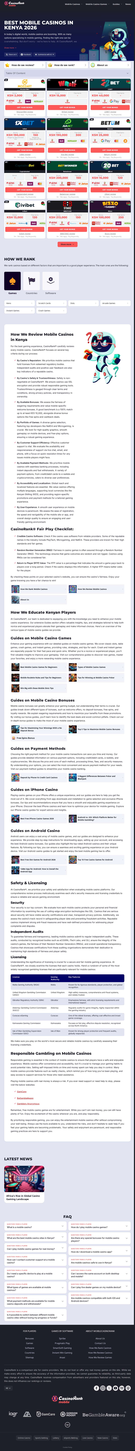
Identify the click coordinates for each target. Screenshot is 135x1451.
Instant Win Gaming (62, 1359)
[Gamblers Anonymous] (26, 1420)
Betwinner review (67, 194)
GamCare (21, 1091)
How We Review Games (99, 1364)
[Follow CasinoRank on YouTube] (114, 1394)
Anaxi (61, 1364)
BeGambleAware (25, 1098)
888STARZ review (67, 233)
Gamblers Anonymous (28, 1103)
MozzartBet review (25, 112)
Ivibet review (24, 233)
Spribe (62, 1345)
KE (7, 1394)
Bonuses (29, 1345)
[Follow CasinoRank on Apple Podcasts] (127, 1394)
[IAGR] (12, 1420)
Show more (66, 244)
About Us (99, 1345)
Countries (29, 1359)
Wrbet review (67, 112)
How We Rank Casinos (100, 1354)
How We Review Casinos (100, 1359)
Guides (116, 4)
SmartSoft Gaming (61, 1354)
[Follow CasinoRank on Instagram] (101, 1394)
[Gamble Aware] (104, 1420)
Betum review (110, 154)
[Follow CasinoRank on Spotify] (120, 1394)
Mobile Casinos (72, 4)
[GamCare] (45, 1420)
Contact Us (99, 1349)
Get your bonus (24, 107)
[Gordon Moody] (68, 1420)
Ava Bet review (67, 154)
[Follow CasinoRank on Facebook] (95, 1394)
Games (29, 1349)
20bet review (110, 194)
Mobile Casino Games (96, 4)
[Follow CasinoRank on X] (108, 1394)
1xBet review (24, 154)
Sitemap (29, 1364)
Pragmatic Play (61, 1349)
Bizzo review (110, 233)
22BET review (110, 112)
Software (29, 1354)
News (128, 4)
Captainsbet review (24, 194)
